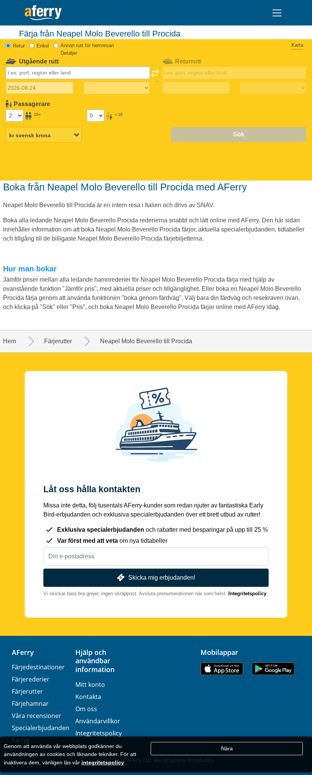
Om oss (86, 709)
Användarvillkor (97, 721)
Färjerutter (27, 691)
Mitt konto (90, 684)
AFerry (23, 652)
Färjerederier (30, 679)
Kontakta (88, 697)
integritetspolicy (102, 762)
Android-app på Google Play (273, 668)
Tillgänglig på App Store (222, 668)
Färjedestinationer (38, 667)
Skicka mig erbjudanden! (161, 577)
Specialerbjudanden (40, 728)
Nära (227, 748)
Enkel (43, 46)
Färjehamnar (30, 703)
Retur (19, 46)
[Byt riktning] (155, 76)
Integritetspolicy (247, 593)
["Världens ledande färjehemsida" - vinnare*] (43, 12)
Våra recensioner (36, 716)
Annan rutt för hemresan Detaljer (87, 49)
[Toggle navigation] (277, 12)
